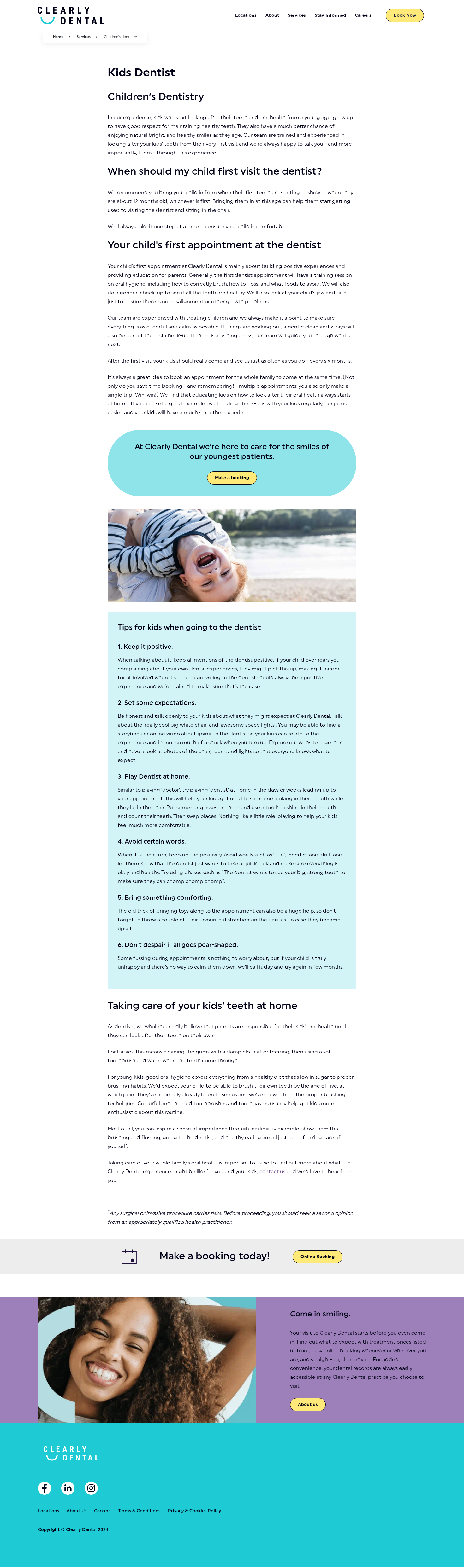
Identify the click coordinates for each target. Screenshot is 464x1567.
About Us (76, 1510)
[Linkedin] (67, 1488)
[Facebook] (44, 1488)
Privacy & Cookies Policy (194, 1510)
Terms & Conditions (139, 1510)
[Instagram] (91, 1488)
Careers (102, 1510)
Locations (48, 1510)
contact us (272, 1172)
